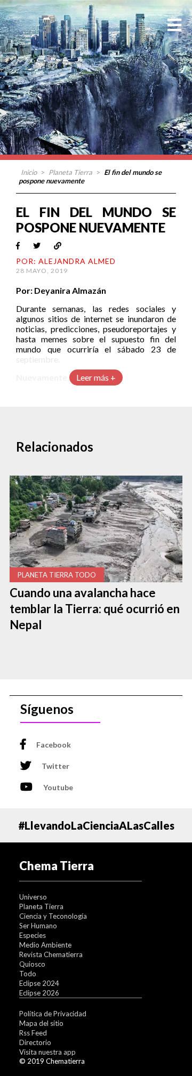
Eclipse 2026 (39, 993)
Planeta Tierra (70, 172)
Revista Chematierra (51, 954)
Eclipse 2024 (39, 983)
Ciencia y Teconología (53, 916)
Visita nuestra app (47, 1052)
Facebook (53, 744)
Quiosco (32, 964)
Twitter (55, 765)
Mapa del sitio (41, 1023)
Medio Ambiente (45, 945)
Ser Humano (38, 925)
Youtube (58, 787)
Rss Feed (33, 1033)
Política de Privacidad (52, 1013)
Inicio (29, 172)
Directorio (35, 1042)
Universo (33, 897)
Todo (27, 973)
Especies (32, 935)
